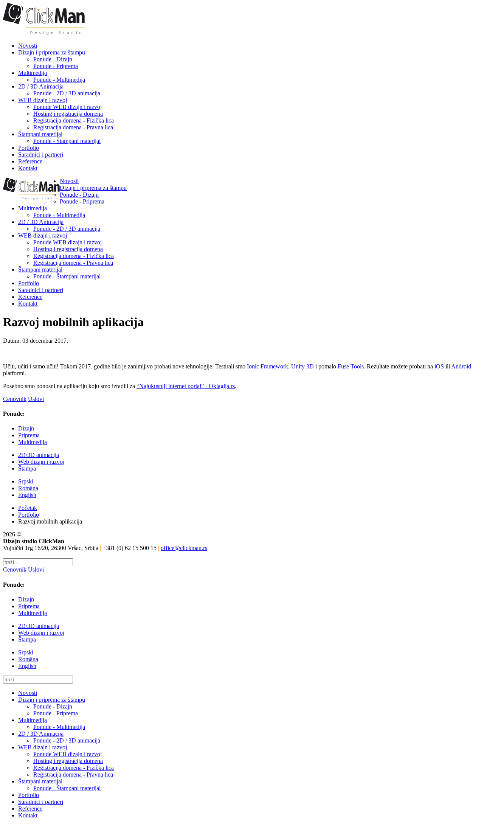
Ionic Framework (267, 366)
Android (461, 366)
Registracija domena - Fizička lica (73, 120)
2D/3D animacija (38, 455)
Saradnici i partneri (40, 154)
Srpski (25, 481)
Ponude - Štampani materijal (67, 141)
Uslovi (36, 399)
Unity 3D (302, 366)
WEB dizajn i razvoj (42, 100)
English (27, 495)
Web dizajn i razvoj (41, 461)
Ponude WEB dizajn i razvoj (67, 107)
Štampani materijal (40, 134)
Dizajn (26, 428)
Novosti (27, 45)
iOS (439, 366)
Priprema (29, 435)
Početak (27, 508)
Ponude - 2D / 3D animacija (66, 93)
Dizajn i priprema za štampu (51, 52)
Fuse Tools (351, 366)
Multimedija (32, 73)
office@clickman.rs (184, 548)
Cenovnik (14, 399)
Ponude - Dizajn (52, 59)
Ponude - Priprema (55, 66)
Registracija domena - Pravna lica (73, 127)
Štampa (27, 468)
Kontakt (27, 168)
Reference (30, 161)
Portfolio (28, 147)
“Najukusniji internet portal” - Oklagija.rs (186, 386)
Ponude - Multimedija (59, 79)
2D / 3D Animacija (41, 86)
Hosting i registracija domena (68, 113)
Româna (28, 488)
